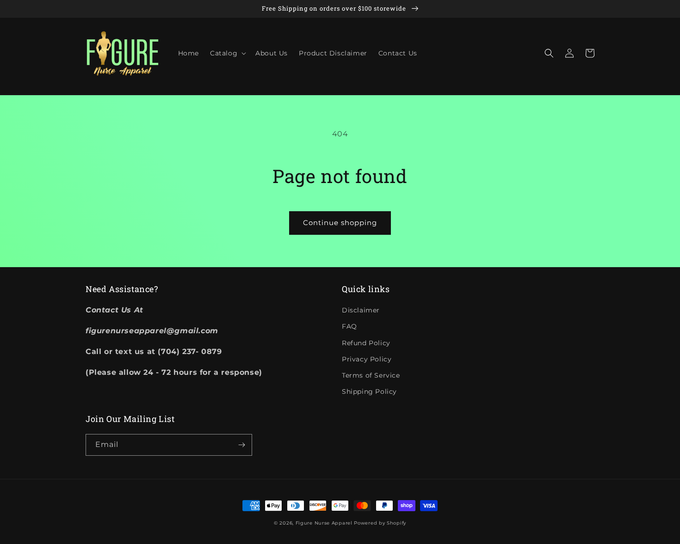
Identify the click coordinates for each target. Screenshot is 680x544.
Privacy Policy (366, 359)
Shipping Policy (369, 391)
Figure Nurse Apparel (324, 523)
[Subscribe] (241, 445)
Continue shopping (340, 222)
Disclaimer (361, 310)
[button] (227, 53)
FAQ (349, 326)
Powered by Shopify (380, 523)
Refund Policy (366, 343)
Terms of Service (371, 375)
